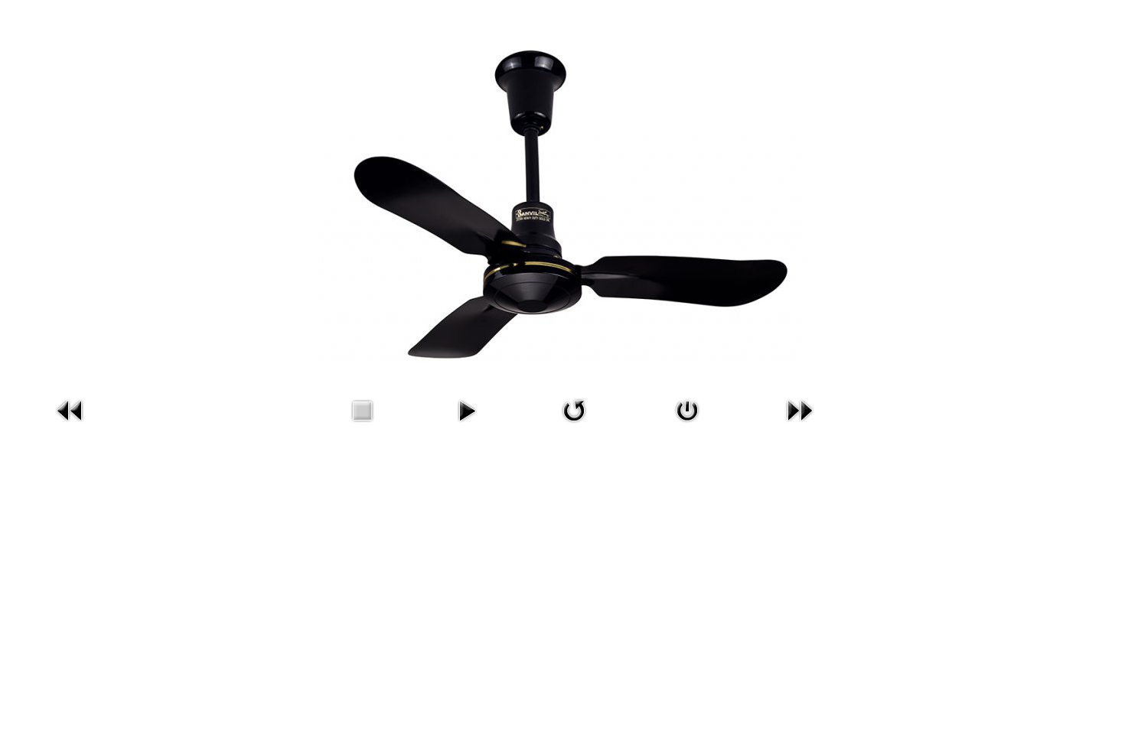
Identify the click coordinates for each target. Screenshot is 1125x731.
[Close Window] (687, 410)
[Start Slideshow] (466, 410)
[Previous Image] (70, 410)
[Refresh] (574, 410)
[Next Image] (799, 410)
